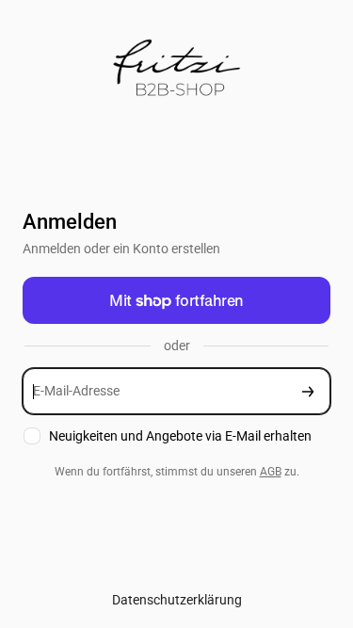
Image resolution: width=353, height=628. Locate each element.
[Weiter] (308, 391)
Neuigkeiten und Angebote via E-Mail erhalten (180, 435)
